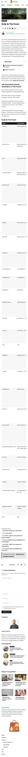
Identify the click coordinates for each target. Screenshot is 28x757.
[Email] (12, 28)
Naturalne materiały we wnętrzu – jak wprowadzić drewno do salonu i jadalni (17, 663)
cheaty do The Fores (18, 80)
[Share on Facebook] (5, 28)
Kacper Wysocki (11, 32)
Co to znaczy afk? (7, 533)
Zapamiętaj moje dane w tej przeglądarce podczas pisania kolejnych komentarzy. (14, 607)
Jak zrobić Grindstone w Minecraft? (12, 530)
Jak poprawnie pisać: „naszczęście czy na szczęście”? (20, 684)
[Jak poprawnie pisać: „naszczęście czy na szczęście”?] (20, 677)
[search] (25, 1)
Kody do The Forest (9, 69)
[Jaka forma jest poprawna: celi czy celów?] (7, 692)
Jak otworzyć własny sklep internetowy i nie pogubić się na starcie (16, 649)
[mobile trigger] (3, 2)
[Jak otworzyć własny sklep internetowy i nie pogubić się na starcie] (6, 648)
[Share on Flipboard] (10, 28)
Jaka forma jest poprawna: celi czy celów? (6, 699)
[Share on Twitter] (8, 28)
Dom (11, 660)
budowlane (12, 654)
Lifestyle (12, 646)
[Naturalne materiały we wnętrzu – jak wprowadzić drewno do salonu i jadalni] (6, 663)
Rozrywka (4, 20)
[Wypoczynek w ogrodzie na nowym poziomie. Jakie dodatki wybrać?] (6, 656)
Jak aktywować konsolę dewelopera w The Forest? (13, 66)
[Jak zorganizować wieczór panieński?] (20, 692)
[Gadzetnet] (14, 1)
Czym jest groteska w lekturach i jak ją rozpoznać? (7, 684)
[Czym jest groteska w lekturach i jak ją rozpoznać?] (7, 677)
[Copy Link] (15, 28)
